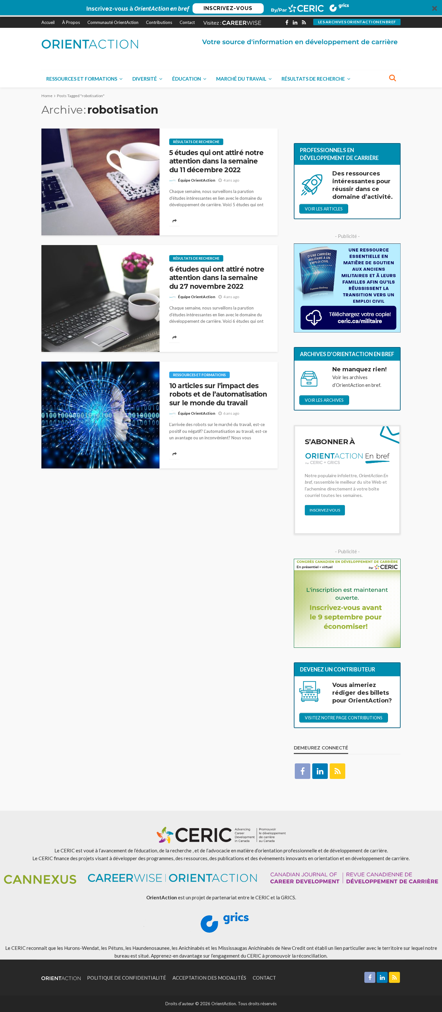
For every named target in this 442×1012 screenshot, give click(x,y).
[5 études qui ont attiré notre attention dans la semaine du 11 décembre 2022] (100, 182)
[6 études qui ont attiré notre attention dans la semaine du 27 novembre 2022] (100, 298)
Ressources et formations (81, 79)
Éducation (186, 79)
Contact (187, 22)
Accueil (48, 22)
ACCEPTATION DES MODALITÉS (209, 978)
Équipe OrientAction (196, 180)
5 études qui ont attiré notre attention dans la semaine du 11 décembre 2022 (216, 161)
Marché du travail (241, 79)
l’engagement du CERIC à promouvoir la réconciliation (268, 956)
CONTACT (264, 978)
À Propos (71, 22)
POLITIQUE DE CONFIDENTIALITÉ (126, 978)
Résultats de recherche (313, 79)
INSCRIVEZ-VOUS (228, 8)
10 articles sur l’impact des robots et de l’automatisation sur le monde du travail (218, 394)
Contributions (159, 22)
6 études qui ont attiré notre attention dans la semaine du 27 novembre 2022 (216, 277)
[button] (221, 8)
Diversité (144, 79)
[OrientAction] (89, 44)
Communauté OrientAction (112, 22)
